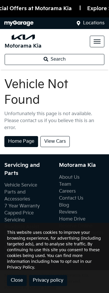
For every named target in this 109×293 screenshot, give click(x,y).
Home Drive (72, 219)
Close (17, 280)
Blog (64, 205)
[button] (97, 41)
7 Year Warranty (22, 206)
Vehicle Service (20, 185)
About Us (69, 177)
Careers (67, 191)
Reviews (68, 212)
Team (65, 184)
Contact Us (71, 198)
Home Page (21, 141)
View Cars (55, 141)
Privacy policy (48, 280)
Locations (94, 23)
